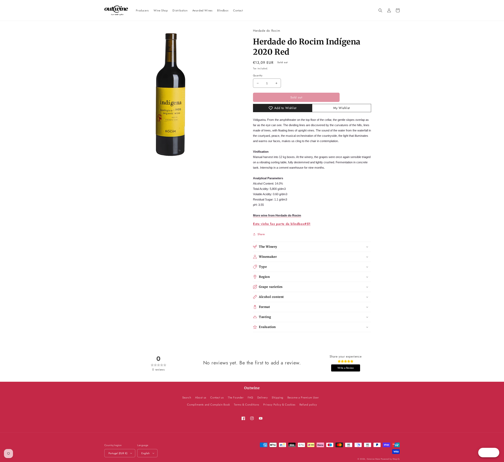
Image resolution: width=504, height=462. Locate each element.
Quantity (257, 75)
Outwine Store (373, 458)
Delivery (262, 397)
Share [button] (261, 234)
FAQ (250, 397)
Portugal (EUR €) (117, 453)
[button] (380, 10)
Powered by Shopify (390, 458)
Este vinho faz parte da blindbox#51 (281, 224)
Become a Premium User (303, 397)
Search (186, 397)
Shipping (277, 397)
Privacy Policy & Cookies (279, 405)
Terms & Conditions (246, 405)
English (145, 453)
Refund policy (308, 405)
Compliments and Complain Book (208, 405)
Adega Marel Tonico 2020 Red (46, 449)
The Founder (236, 397)
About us (200, 397)
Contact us (217, 397)
